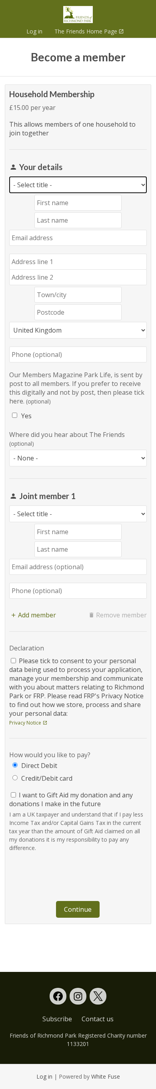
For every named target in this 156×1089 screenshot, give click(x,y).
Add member (37, 615)
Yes (26, 415)
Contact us (98, 1019)
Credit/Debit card (46, 778)
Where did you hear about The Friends (67, 434)
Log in (34, 31)
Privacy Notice (25, 722)
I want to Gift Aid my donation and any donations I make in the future (71, 799)
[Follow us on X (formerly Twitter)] (98, 996)
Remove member (121, 615)
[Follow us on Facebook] (58, 996)
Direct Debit (39, 765)
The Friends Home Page (82, 31)
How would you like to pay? (49, 754)
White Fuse (105, 1076)
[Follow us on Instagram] (78, 996)
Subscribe (57, 1019)
